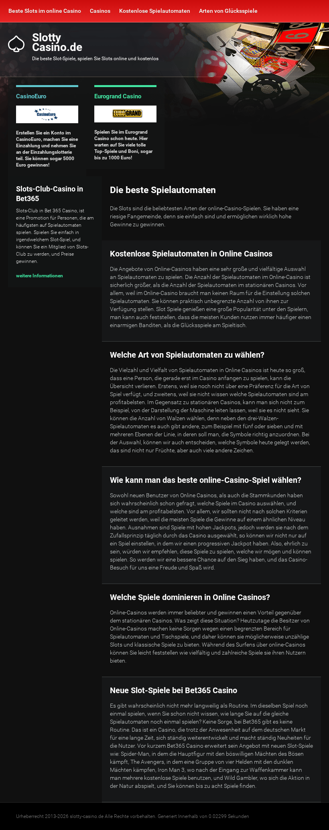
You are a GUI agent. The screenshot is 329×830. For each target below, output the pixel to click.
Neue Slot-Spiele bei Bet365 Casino (173, 690)
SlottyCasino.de (57, 42)
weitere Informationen (39, 276)
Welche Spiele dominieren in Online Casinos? (190, 597)
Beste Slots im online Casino (44, 11)
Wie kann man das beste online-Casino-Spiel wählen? (205, 480)
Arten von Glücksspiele (228, 11)
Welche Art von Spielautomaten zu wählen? (187, 355)
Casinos (100, 11)
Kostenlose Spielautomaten (154, 11)
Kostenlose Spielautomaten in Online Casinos (191, 253)
